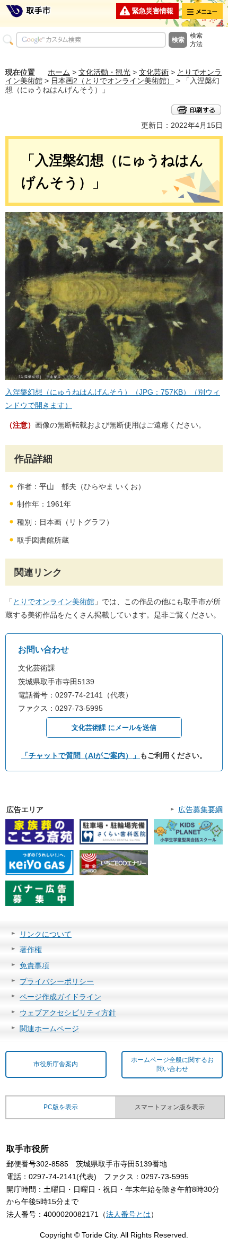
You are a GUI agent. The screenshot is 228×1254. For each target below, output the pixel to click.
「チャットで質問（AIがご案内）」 (80, 755)
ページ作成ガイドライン (60, 996)
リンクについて (46, 934)
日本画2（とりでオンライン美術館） (112, 80)
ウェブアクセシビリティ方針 (68, 1012)
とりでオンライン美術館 (53, 601)
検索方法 (196, 40)
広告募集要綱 (200, 809)
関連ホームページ (49, 1028)
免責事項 (34, 965)
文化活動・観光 (104, 72)
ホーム (59, 72)
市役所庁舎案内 (55, 1064)
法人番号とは (128, 1214)
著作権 (31, 949)
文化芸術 (154, 72)
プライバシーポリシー (57, 981)
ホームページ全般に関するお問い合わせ (172, 1064)
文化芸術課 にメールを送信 (114, 728)
